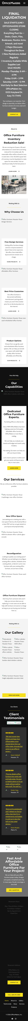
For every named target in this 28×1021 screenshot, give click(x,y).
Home (7, 1001)
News (15, 1004)
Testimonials (7, 1004)
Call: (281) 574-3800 (14, 995)
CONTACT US (14, 920)
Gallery (21, 1001)
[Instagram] (15, 1018)
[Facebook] (12, 1018)
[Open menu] (24, 3)
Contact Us (14, 982)
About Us (14, 1001)
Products (14, 1007)
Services (21, 1004)
